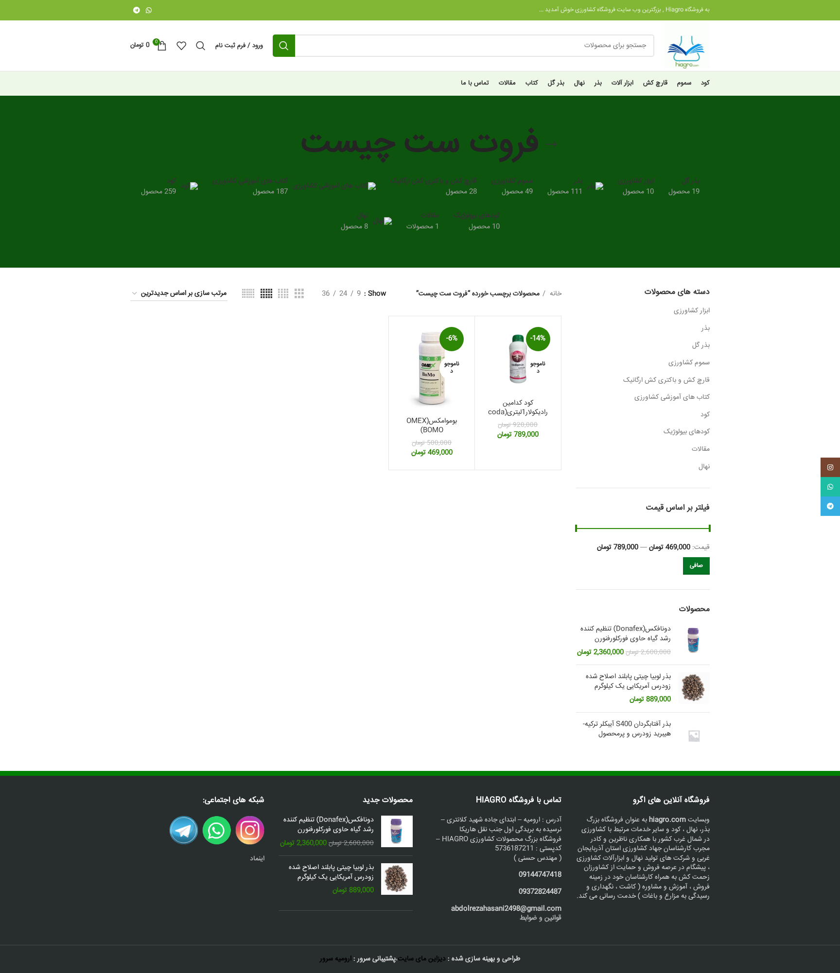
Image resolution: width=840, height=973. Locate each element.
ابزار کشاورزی (692, 311)
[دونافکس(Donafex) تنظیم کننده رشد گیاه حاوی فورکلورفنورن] (694, 641)
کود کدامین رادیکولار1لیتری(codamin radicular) (518, 412)
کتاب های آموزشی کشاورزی (672, 397)
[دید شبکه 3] (299, 294)
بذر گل (701, 345)
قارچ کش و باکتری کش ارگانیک (666, 380)
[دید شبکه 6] (248, 294)
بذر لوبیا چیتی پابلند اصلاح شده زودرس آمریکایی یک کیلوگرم (628, 681)
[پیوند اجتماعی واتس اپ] (149, 10)
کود (705, 415)
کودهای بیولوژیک (687, 432)
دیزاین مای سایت (422, 959)
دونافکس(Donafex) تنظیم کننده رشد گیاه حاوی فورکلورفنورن (625, 634)
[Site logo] (687, 46)
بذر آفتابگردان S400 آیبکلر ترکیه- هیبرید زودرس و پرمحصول (627, 729)
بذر (705, 328)
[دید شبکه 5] (266, 294)
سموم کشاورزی (689, 363)
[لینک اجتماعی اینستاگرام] (830, 467)
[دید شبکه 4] (283, 294)
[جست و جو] (284, 45)
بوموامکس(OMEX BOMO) (431, 426)
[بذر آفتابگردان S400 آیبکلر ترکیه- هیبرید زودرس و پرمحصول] (694, 735)
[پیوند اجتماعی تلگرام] (136, 10)
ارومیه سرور (335, 959)
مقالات (701, 449)
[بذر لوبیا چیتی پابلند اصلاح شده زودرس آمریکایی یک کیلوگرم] (694, 688)
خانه (554, 294)
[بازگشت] (551, 144)
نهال (704, 466)
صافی (696, 565)
